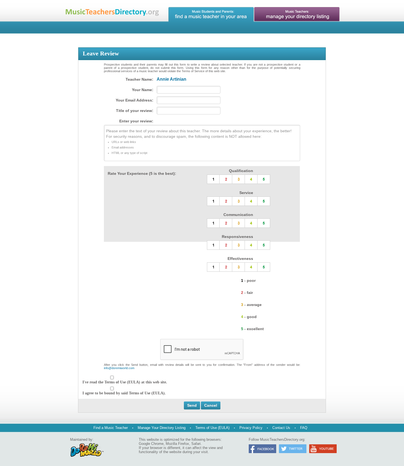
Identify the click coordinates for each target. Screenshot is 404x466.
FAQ (303, 428)
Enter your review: (136, 121)
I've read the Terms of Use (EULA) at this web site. (124, 382)
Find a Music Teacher (110, 428)
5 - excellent (252, 329)
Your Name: (142, 90)
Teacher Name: (139, 79)
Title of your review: (134, 110)
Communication (238, 214)
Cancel (210, 405)
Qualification (241, 171)
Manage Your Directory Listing (162, 428)
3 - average (251, 304)
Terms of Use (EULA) (212, 428)
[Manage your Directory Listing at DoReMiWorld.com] (296, 14)
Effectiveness (240, 258)
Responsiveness (237, 236)
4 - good (249, 317)
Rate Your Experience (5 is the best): (142, 173)
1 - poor (248, 280)
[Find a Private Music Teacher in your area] (211, 14)
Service (246, 192)
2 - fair (247, 292)
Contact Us (281, 428)
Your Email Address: (134, 100)
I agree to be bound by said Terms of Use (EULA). (124, 393)
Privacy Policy (250, 428)
